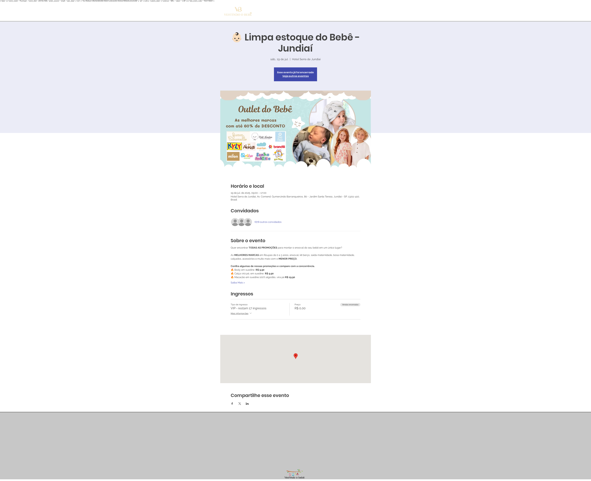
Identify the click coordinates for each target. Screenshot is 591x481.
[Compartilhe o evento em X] (239, 403)
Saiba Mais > (238, 282)
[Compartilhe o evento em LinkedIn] (247, 403)
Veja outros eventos (295, 76)
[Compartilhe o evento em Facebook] (232, 403)
